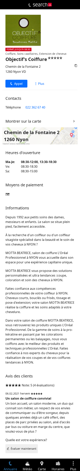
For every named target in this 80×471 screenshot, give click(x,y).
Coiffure (10, 54)
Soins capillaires (27, 54)
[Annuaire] (30, 5)
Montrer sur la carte (23, 121)
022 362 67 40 (35, 107)
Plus (41, 84)
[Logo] (42, 5)
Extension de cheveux (52, 54)
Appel (18, 84)
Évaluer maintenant (23, 448)
